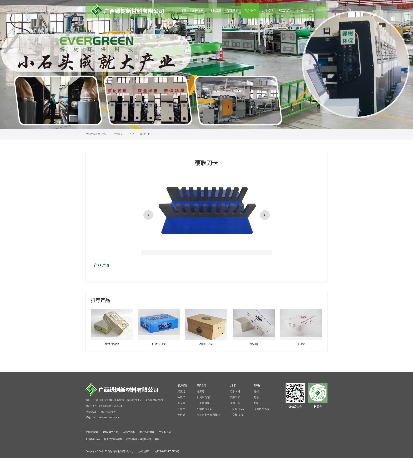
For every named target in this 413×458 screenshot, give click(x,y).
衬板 (256, 403)
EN (314, 10)
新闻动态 (232, 10)
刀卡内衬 (235, 391)
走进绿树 (198, 10)
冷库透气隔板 (261, 409)
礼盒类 (181, 409)
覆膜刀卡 (145, 134)
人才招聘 (267, 10)
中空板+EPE (237, 414)
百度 (157, 439)
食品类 (181, 403)
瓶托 (256, 391)
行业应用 (215, 10)
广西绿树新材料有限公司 (138, 439)
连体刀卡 (235, 403)
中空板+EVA (237, 409)
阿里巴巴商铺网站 (113, 439)
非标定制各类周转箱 (208, 414)
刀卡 (131, 134)
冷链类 (181, 414)
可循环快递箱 (204, 409)
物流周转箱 (203, 397)
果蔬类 (181, 391)
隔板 (256, 397)
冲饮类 (181, 397)
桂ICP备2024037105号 (166, 451)
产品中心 (250, 10)
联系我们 (285, 10)
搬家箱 (201, 391)
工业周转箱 (203, 403)
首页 (183, 10)
